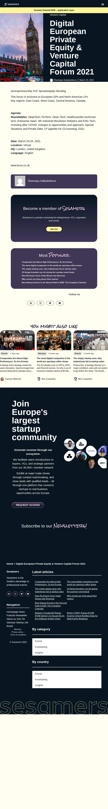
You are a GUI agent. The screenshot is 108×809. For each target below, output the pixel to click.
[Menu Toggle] (102, 4)
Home (10, 563)
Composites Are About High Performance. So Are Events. (47, 262)
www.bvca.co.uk (20, 165)
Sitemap (17, 629)
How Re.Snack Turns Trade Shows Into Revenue (43, 276)
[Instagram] (15, 593)
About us (11, 619)
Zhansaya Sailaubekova (65, 80)
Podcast (11, 615)
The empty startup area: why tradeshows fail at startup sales (49, 269)
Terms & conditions (18, 635)
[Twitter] (21, 593)
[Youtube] (27, 593)
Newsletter (21, 615)
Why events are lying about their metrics (40, 279)
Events (38, 641)
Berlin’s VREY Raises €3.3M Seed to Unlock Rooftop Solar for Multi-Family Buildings (82, 616)
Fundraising (41, 647)
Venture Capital (58, 15)
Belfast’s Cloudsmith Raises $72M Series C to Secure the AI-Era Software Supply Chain (50, 616)
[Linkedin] (9, 593)
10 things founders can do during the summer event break (48, 272)
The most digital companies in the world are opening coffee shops (52, 265)
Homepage (12, 612)
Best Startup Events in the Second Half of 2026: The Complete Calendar (54, 282)
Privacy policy (17, 632)
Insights (39, 652)
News (22, 612)
